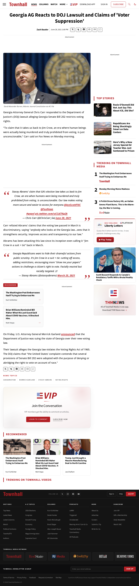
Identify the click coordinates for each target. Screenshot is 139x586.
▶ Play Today (105, 239)
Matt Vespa (39, 472)
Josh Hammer (52, 533)
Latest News (7, 515)
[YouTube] (78, 494)
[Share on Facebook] (84, 30)
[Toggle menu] (4, 4)
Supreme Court (31, 538)
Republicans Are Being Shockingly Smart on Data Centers (122, 128)
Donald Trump (30, 520)
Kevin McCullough (53, 520)
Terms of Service (8, 577)
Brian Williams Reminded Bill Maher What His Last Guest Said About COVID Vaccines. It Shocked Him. (46, 463)
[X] (62, 494)
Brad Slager (51, 524)
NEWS (34, 4)
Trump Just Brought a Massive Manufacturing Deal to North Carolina (76, 461)
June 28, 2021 (63, 218)
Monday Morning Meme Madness (114, 188)
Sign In (111, 494)
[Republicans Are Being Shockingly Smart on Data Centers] (102, 128)
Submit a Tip (96, 524)
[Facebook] (73, 494)
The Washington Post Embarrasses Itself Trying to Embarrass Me (17, 461)
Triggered (73, 515)
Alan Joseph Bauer (54, 529)
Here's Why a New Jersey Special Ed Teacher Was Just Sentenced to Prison (123, 147)
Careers (94, 520)
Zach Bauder (42, 29)
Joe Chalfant (69, 472)
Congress (28, 515)
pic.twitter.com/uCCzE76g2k (51, 213)
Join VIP (131, 494)
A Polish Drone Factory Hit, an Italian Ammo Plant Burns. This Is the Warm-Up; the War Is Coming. (116, 205)
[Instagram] (68, 494)
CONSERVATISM (9, 380)
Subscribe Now (60, 419)
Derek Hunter (52, 515)
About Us (95, 510)
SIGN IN (104, 4)
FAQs (121, 494)
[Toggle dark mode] (135, 4)
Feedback (32, 577)
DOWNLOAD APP (87, 4)
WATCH (54, 4)
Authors (6, 538)
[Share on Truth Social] (78, 30)
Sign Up (129, 569)
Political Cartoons (9, 529)
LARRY (72, 510)
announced (68, 334)
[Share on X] (72, 30)
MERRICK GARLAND (27, 380)
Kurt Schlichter (11, 472)
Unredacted (74, 520)
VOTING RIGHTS (61, 380)
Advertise (95, 515)
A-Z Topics (30, 504)
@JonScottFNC (72, 204)
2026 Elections (30, 510)
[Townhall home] (12, 494)
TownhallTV (7, 533)
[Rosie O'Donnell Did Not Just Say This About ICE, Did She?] (102, 110)
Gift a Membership (120, 515)
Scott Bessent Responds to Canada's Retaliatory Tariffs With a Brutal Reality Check (114, 278)
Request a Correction (46, 577)
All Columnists (52, 538)
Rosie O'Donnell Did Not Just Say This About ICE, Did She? (123, 107)
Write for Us (96, 529)
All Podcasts (74, 537)
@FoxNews (47, 209)
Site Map (58, 577)
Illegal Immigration (32, 533)
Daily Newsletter (119, 520)
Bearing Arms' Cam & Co (79, 524)
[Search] (129, 4)
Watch (5, 524)
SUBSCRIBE (118, 4)
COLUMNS (43, 4)
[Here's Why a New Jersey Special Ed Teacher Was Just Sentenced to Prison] (102, 147)
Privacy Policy (21, 577)
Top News (6, 510)
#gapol (30, 213)
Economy (28, 524)
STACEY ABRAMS (45, 380)
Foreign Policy (30, 529)
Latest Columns (8, 520)
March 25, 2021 (66, 275)
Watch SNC (118, 524)
